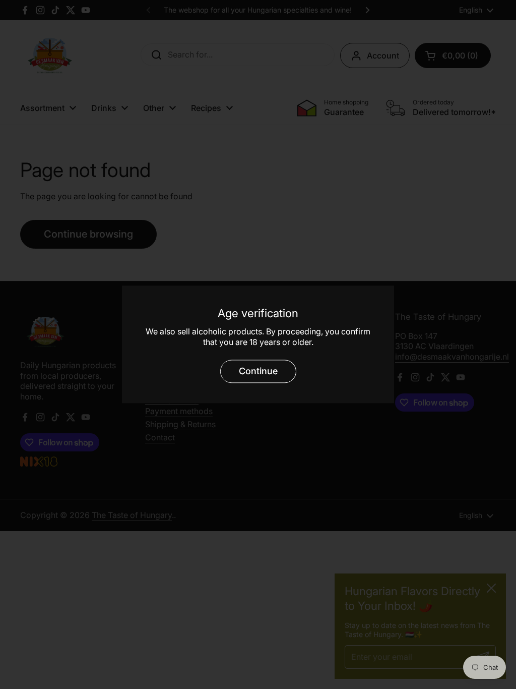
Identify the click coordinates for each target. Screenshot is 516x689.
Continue (258, 371)
